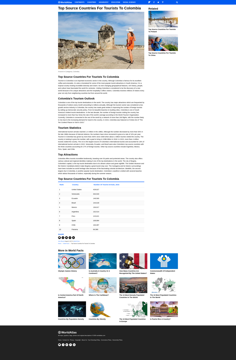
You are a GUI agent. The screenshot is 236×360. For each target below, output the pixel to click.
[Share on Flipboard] (59, 237)
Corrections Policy (106, 340)
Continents (79, 2)
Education (115, 2)
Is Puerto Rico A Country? (160, 319)
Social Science (129, 2)
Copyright (78, 340)
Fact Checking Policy (94, 340)
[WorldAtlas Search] (177, 2)
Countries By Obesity (97, 319)
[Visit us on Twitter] (66, 344)
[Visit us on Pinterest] (70, 344)
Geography (104, 2)
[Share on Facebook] (63, 237)
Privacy (72, 340)
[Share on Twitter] (66, 237)
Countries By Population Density (71, 319)
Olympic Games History (67, 271)
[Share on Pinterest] (70, 237)
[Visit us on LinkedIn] (74, 344)
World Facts (77, 241)
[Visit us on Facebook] (63, 344)
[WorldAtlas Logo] (65, 2)
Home (60, 340)
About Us (84, 340)
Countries (91, 2)
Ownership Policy (117, 340)
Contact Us (66, 340)
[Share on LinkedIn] (73, 237)
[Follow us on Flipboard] (59, 344)
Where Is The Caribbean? (99, 295)
